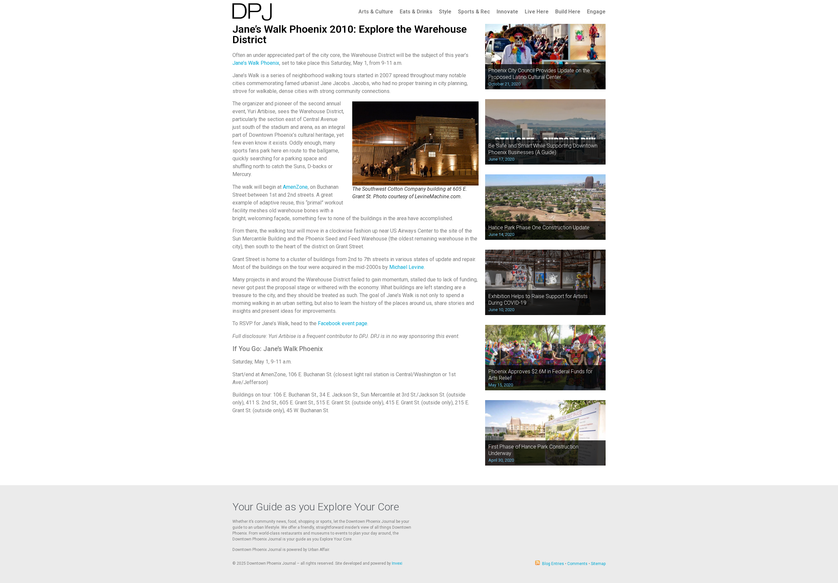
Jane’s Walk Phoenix (255, 63)
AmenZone (295, 187)
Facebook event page (342, 323)
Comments (577, 563)
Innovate (507, 12)
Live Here (537, 12)
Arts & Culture (375, 12)
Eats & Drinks (416, 12)
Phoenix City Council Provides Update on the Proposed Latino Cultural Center (539, 73)
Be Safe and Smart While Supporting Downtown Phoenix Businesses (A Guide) (542, 149)
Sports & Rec (474, 12)
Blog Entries (553, 563)
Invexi (397, 563)
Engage (596, 12)
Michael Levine (406, 267)
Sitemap (598, 563)
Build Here (567, 12)
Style (445, 12)
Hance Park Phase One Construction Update (539, 227)
